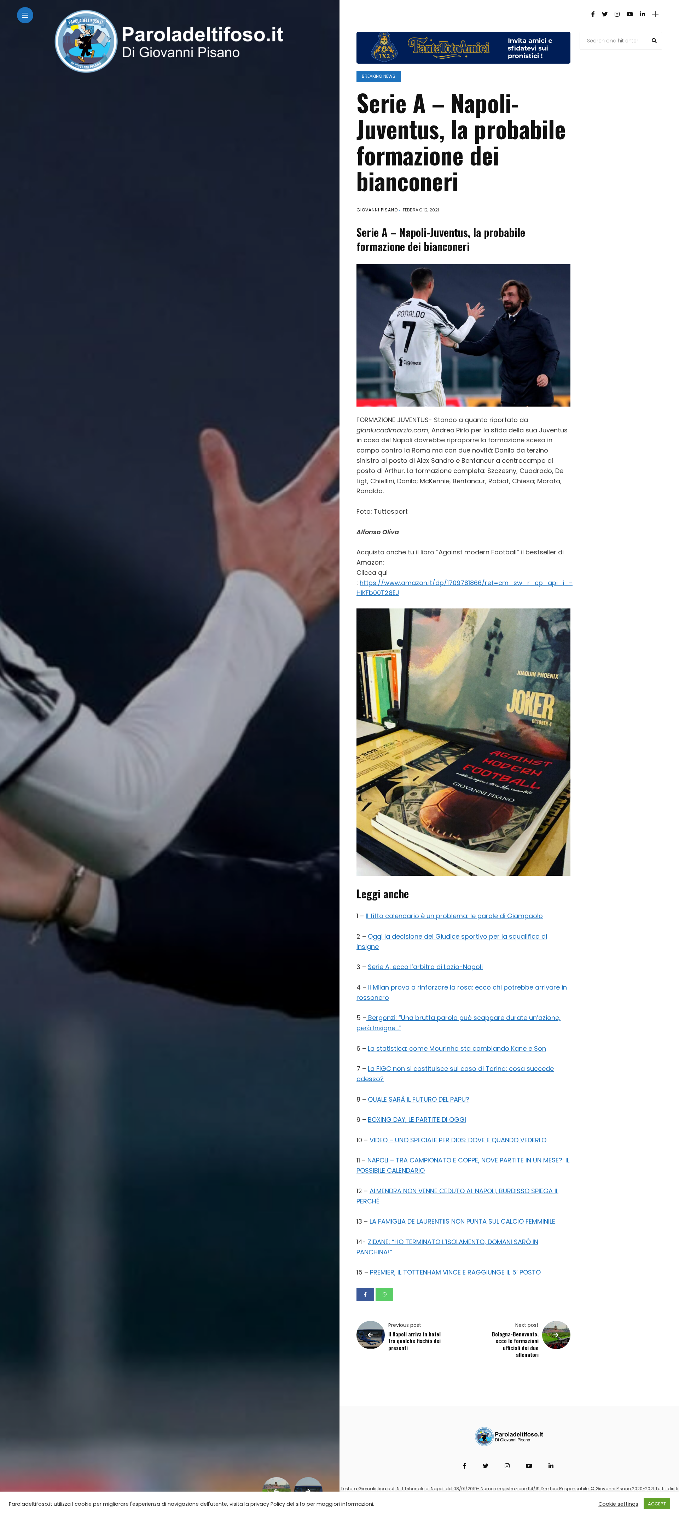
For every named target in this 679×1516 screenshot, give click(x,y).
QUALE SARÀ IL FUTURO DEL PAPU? (418, 1099)
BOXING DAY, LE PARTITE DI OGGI (417, 1119)
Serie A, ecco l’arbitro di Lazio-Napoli (425, 966)
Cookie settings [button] (618, 1504)
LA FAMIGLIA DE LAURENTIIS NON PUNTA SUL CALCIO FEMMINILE (462, 1221)
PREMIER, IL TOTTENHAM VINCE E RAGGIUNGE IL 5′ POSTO (455, 1272)
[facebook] (365, 1294)
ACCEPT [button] (657, 1503)
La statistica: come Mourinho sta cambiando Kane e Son (457, 1048)
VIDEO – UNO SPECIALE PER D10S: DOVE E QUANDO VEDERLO (458, 1140)
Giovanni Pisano (377, 210)
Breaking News (378, 76)
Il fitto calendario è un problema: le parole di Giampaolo (454, 915)
